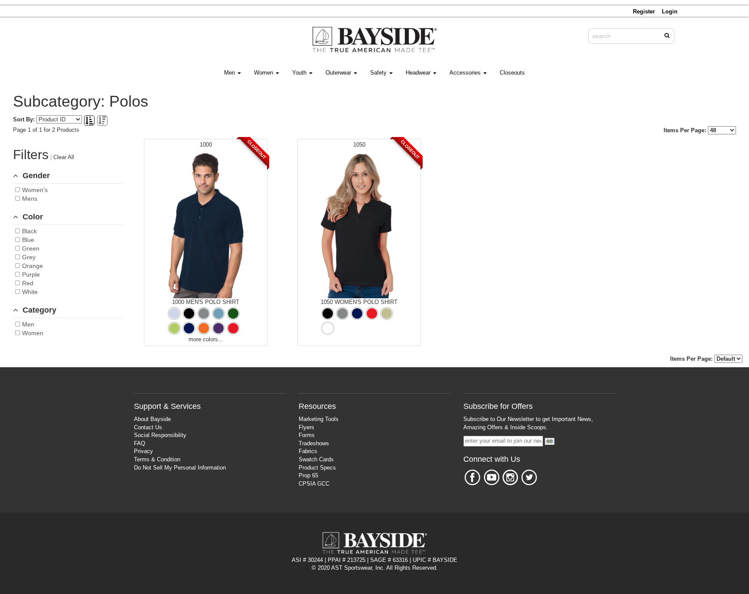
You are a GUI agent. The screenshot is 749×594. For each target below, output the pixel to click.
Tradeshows (314, 443)
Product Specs (317, 467)
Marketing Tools (319, 419)
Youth (300, 72)
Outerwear (339, 72)
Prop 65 (308, 475)
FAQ (139, 443)
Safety (379, 72)
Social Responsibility (160, 435)
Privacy (143, 451)
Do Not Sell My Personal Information (180, 467)
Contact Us (148, 427)
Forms (307, 435)
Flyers (306, 427)
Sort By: (24, 119)
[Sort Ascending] (90, 121)
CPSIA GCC (314, 483)
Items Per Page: (686, 130)
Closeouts (512, 72)
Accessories (465, 72)
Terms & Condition (157, 459)
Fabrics (308, 451)
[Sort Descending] (102, 121)
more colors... (206, 339)
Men (230, 72)
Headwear (419, 72)
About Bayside (152, 419)
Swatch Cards (316, 459)
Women (264, 72)
